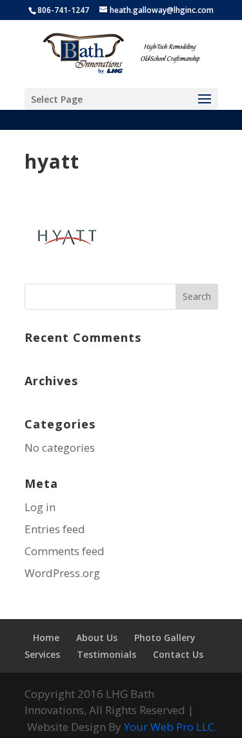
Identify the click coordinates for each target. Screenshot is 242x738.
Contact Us (178, 654)
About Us (96, 637)
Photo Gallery (165, 637)
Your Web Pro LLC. (170, 726)
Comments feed (65, 550)
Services (42, 654)
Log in (40, 507)
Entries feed (55, 529)
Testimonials (106, 654)
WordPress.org (62, 572)
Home (46, 637)
